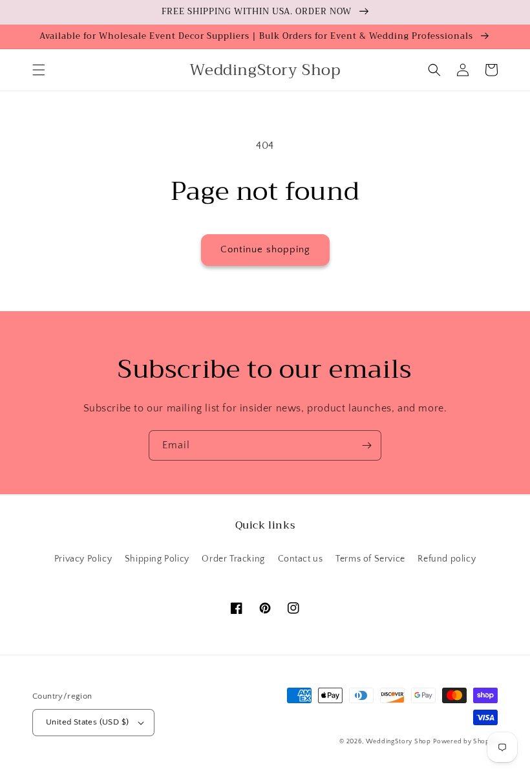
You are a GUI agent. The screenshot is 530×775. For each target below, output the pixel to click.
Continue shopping (265, 249)
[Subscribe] (366, 445)
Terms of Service (370, 559)
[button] (39, 70)
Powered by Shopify (465, 741)
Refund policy (447, 559)
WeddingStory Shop (398, 741)
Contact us (300, 559)
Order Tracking (233, 559)
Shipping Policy (157, 559)
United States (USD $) (87, 721)
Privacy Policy (83, 559)
